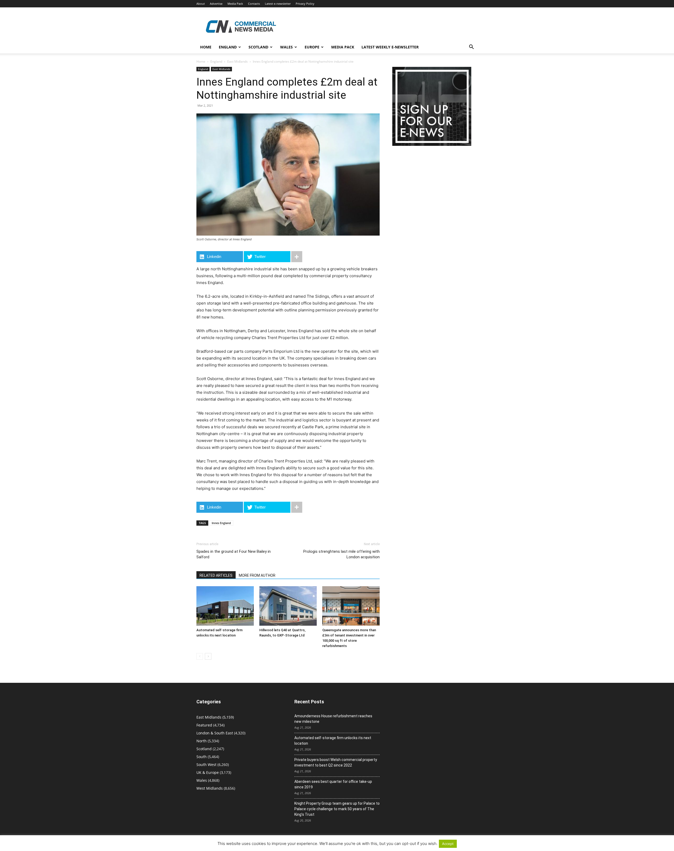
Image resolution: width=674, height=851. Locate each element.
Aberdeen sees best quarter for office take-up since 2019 (333, 784)
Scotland (258, 46)
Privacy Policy (305, 4)
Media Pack (235, 4)
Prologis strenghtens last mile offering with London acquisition (341, 554)
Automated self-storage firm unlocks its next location (332, 740)
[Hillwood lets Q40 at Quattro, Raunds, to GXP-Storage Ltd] (288, 606)
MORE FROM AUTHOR (257, 575)
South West (206, 764)
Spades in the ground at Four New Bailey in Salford (233, 554)
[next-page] (208, 656)
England (216, 61)
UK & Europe (207, 772)
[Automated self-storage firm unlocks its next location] (225, 606)
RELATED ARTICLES (216, 575)
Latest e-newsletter (278, 4)
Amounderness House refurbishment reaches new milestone (333, 719)
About (200, 4)
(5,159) (215, 717)
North (201, 740)
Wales (286, 46)
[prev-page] (199, 656)
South (201, 756)
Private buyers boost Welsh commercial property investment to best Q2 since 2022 (335, 762)
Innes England (221, 523)
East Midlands (237, 61)
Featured (204, 725)
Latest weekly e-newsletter (390, 46)
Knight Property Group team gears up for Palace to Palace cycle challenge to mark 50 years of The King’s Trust (337, 809)
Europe (312, 46)
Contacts (254, 4)
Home (205, 46)
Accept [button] (448, 844)
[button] (471, 47)
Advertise (216, 4)
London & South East (214, 732)
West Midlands (209, 788)
